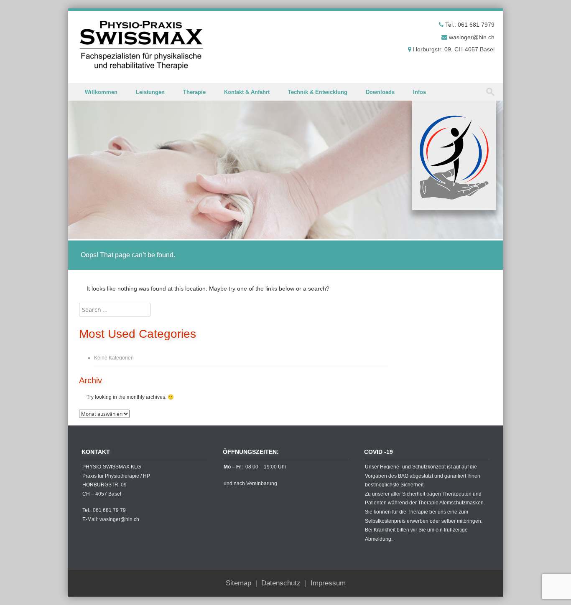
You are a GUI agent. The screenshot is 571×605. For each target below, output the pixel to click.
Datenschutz (281, 583)
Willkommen (101, 92)
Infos (419, 92)
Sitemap (238, 583)
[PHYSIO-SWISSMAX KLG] (141, 45)
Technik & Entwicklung (317, 92)
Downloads (380, 92)
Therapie (194, 92)
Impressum (328, 583)
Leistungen (150, 92)
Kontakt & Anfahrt (247, 92)
